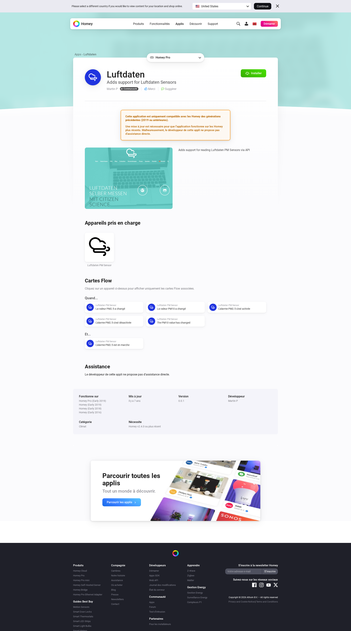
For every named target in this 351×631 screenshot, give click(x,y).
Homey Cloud (80, 570)
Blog (113, 589)
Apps (78, 54)
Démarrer (154, 570)
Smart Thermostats (83, 616)
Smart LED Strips (82, 621)
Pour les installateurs (160, 624)
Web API (153, 580)
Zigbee (190, 575)
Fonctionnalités (160, 24)
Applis (180, 24)
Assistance (117, 580)
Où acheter (116, 585)
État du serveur (157, 589)
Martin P (233, 400)
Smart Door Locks (82, 611)
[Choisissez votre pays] (254, 23)
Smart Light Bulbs (82, 626)
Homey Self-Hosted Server (87, 585)
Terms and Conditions (267, 601)
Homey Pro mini (81, 580)
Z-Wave (191, 570)
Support (213, 24)
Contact (115, 604)
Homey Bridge (80, 589)
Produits (138, 24)
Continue (262, 6)
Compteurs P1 (194, 602)
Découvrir (196, 24)
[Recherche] (238, 23)
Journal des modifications (162, 585)
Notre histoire (118, 575)
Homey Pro (78, 575)
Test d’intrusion (157, 611)
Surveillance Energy (197, 597)
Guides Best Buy (83, 601)
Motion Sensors (81, 607)
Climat (82, 426)
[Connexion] (246, 23)
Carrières (115, 570)
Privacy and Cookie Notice (241, 601)
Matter (190, 580)
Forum (152, 607)
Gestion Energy (195, 592)
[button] (222, 6)
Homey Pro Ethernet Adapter (87, 594)
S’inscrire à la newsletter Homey (258, 565)
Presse (114, 594)
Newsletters (117, 599)
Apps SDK (154, 575)
